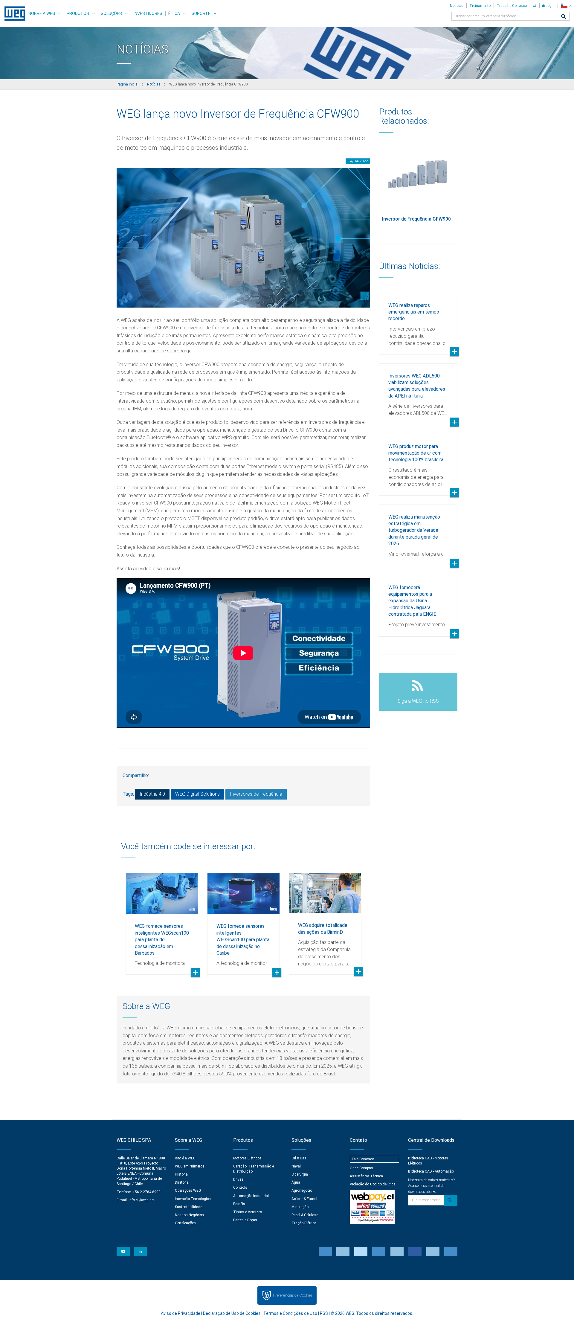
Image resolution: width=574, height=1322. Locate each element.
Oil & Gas (298, 1158)
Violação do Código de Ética (373, 1184)
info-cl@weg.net (142, 1200)
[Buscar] (564, 17)
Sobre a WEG (41, 13)
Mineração (300, 1207)
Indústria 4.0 (152, 794)
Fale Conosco (363, 1159)
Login (550, 6)
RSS (324, 1313)
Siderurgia (299, 1174)
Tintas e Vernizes (247, 1212)
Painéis (239, 1204)
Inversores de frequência (256, 794)
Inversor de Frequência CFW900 (416, 219)
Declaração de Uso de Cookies (232, 1313)
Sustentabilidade (188, 1207)
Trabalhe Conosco (512, 6)
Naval (296, 1166)
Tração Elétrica (303, 1223)
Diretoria (182, 1182)
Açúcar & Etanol (304, 1199)
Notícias (456, 6)
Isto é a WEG (185, 1158)
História (181, 1174)
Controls (240, 1187)
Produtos (78, 13)
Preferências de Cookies (292, 1295)
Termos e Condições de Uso (290, 1313)
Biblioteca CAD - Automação (431, 1171)
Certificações (185, 1223)
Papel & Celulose (304, 1215)
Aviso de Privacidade (180, 1313)
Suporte (201, 13)
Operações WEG (188, 1190)
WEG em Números (189, 1166)
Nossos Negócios (189, 1215)
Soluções (111, 13)
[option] (162, 919)
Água (295, 1182)
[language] (566, 6)
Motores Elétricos (247, 1158)
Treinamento (480, 6)
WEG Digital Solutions (197, 794)
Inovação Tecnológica (193, 1199)
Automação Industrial (251, 1196)
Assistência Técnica (366, 1176)
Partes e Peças (245, 1220)
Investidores (148, 13)
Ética (174, 13)
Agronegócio (301, 1190)
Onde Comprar (361, 1168)
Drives (238, 1179)
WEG (12, 13)
